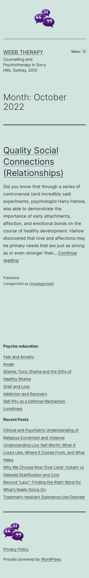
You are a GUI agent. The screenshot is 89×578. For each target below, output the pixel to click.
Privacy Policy (16, 549)
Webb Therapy (23, 52)
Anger (8, 364)
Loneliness (12, 408)
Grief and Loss (16, 386)
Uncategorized (41, 283)
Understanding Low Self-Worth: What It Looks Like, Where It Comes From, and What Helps (44, 452)
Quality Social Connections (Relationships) (33, 161)
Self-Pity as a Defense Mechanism (34, 401)
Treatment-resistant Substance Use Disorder (44, 497)
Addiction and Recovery (25, 394)
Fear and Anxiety (18, 357)
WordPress (51, 559)
